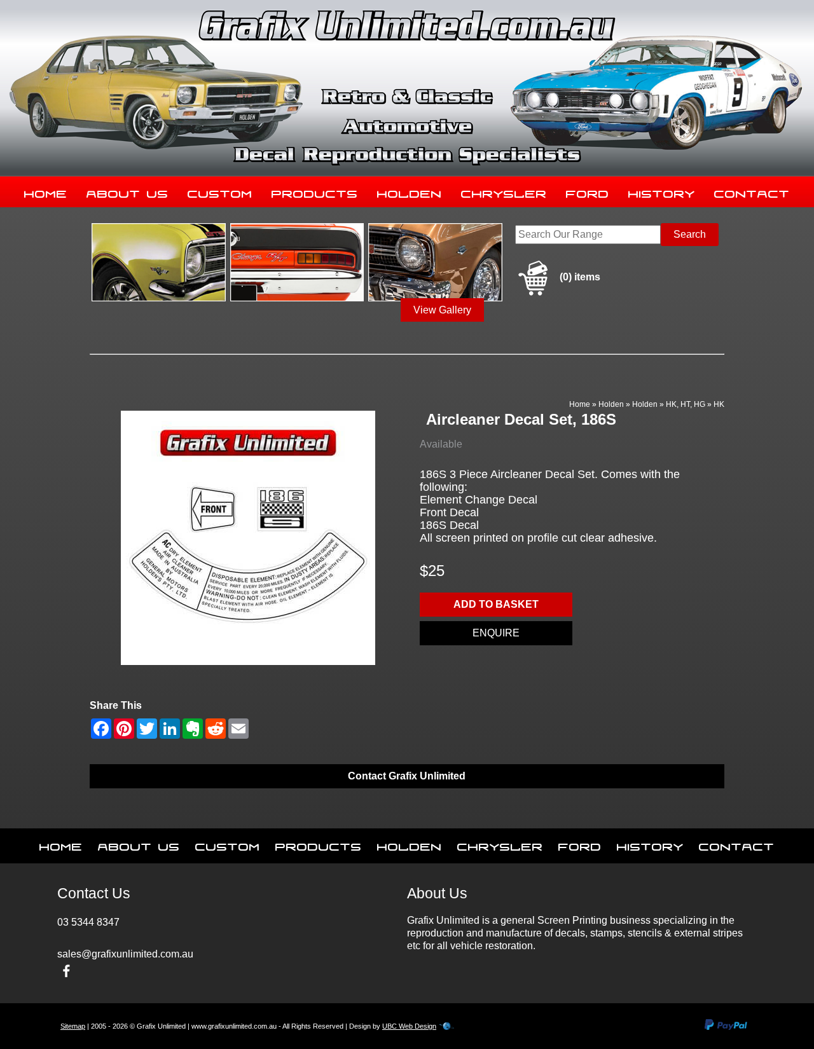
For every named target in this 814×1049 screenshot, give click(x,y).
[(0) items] (557, 293)
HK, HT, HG (685, 404)
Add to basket (496, 604)
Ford (587, 191)
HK (719, 404)
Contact (752, 191)
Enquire (496, 632)
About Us (127, 191)
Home (45, 191)
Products (315, 191)
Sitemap (72, 1026)
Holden (409, 191)
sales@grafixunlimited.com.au (125, 954)
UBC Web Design (409, 1026)
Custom (220, 191)
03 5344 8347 (88, 922)
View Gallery (442, 310)
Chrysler (504, 191)
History (661, 191)
